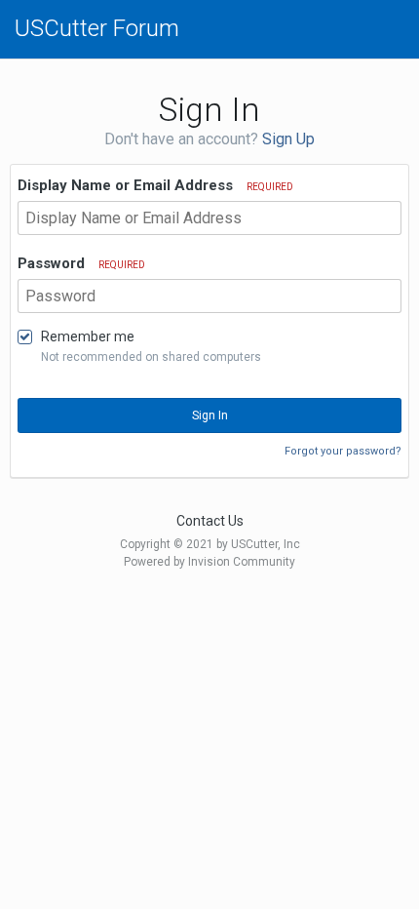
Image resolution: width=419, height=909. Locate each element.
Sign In (210, 415)
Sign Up (288, 139)
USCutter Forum (97, 28)
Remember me (87, 336)
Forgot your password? (343, 451)
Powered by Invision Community (209, 562)
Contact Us (210, 521)
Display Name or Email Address (155, 185)
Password (81, 263)
